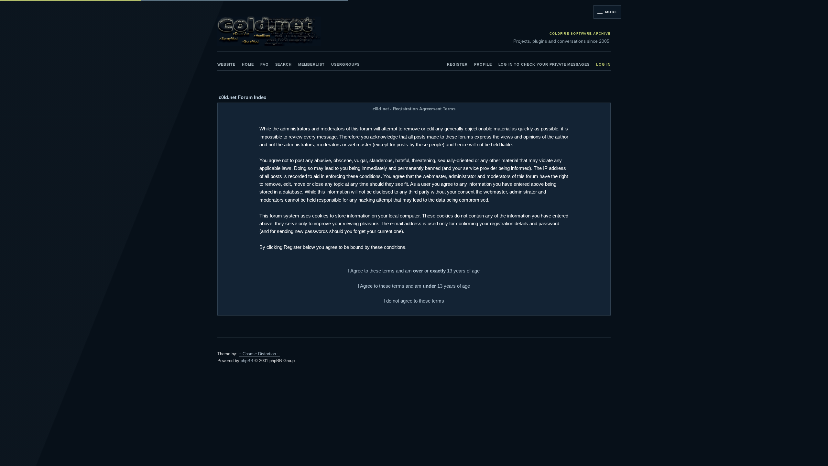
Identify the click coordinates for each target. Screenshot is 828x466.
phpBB (247, 360)
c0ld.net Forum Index (242, 97)
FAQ (264, 64)
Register (457, 64)
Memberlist (311, 64)
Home (248, 64)
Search (283, 64)
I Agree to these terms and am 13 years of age (414, 286)
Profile (483, 64)
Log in (603, 64)
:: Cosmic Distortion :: (259, 353)
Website (226, 64)
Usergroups (345, 64)
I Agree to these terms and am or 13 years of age (414, 270)
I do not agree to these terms (414, 301)
